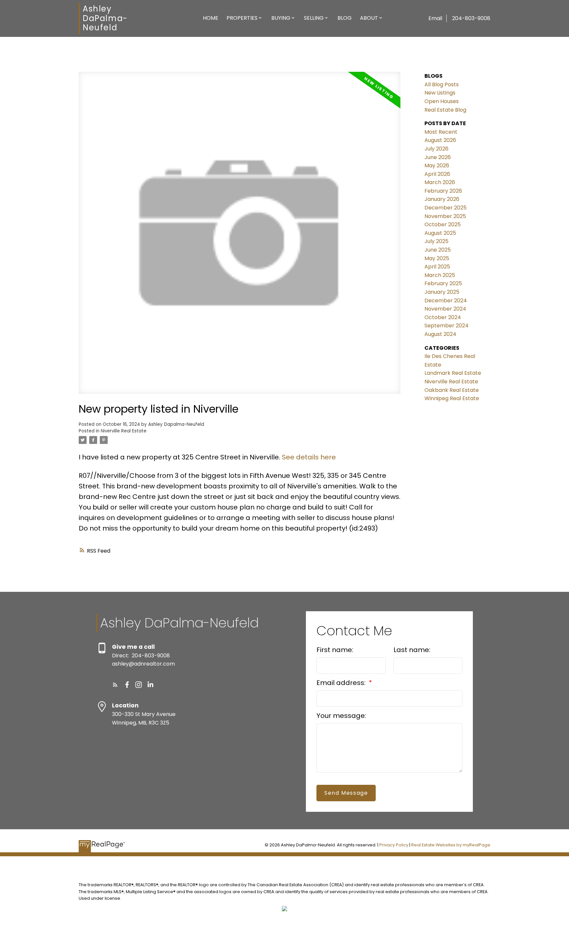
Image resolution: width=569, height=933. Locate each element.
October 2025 (442, 224)
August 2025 (440, 233)
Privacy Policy (393, 845)
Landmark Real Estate (452, 373)
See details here (309, 457)
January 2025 (441, 292)
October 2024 (442, 317)
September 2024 (446, 325)
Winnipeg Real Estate (451, 398)
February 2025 (443, 283)
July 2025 (436, 241)
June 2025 (437, 250)
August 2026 (440, 140)
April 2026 (437, 174)
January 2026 (441, 199)
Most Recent (440, 132)
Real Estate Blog (445, 110)
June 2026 (437, 157)
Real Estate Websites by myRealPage (450, 845)
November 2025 (445, 216)
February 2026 (443, 191)
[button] (115, 684)
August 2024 (440, 334)
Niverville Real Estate (124, 431)
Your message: (341, 715)
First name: (334, 649)
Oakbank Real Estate (451, 390)
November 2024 (445, 309)
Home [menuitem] (210, 18)
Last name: (411, 649)
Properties (242, 18)
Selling (314, 18)
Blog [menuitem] (345, 18)
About (369, 18)
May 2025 (436, 258)
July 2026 (436, 148)
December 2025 (445, 207)
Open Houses (441, 101)
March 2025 (439, 275)
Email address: (341, 682)
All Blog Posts (441, 84)
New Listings (439, 92)
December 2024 (445, 300)
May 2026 (436, 165)
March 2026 (439, 182)
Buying (280, 18)
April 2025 (437, 266)
